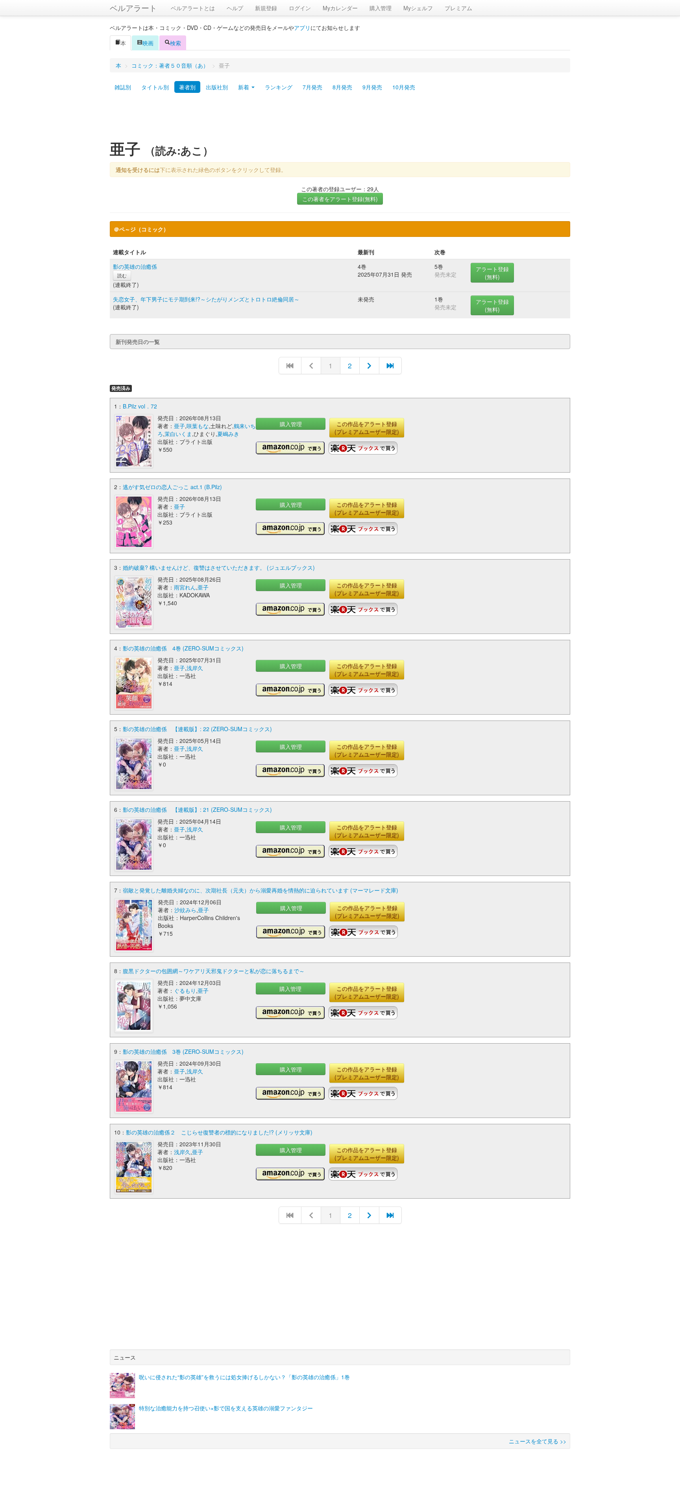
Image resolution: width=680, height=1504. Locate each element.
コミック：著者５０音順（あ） (170, 65)
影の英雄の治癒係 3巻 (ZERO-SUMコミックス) (183, 1051)
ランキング (278, 87)
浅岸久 (195, 668)
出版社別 (217, 87)
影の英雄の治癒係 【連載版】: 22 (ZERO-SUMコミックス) (197, 729)
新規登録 (266, 8)
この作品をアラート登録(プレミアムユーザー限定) (366, 428)
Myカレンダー (340, 8)
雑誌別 (123, 87)
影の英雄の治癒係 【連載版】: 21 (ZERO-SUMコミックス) (197, 809)
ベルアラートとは (193, 8)
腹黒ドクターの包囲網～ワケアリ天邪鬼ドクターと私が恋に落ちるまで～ (214, 971)
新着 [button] (244, 87)
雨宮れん (185, 587)
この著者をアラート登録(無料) (340, 199)
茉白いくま (178, 434)
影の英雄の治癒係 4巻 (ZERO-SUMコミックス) (183, 648)
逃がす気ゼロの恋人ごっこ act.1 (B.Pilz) (172, 487)
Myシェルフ (418, 8)
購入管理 (381, 8)
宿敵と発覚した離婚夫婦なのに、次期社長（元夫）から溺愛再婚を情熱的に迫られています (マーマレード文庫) (260, 890)
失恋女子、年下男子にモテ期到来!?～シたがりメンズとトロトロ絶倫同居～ (206, 299)
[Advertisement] (340, 119)
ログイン (300, 8)
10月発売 (403, 87)
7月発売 (312, 87)
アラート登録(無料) (492, 273)
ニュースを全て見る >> (537, 1441)
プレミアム (458, 8)
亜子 (179, 426)
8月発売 (342, 87)
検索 (175, 43)
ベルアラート (133, 7)
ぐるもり (185, 990)
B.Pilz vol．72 (140, 406)
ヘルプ (235, 8)
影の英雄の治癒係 (135, 266)
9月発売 (372, 87)
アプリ (302, 27)
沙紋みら (185, 910)
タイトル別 (155, 87)
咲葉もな (198, 426)
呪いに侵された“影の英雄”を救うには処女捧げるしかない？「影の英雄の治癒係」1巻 (244, 1377)
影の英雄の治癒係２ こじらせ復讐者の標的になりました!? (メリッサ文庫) (219, 1132)
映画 (147, 43)
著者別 (187, 87)
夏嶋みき (228, 434)
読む (122, 275)
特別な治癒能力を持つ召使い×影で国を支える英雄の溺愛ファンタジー (226, 1408)
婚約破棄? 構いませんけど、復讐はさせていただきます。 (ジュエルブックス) (219, 567)
